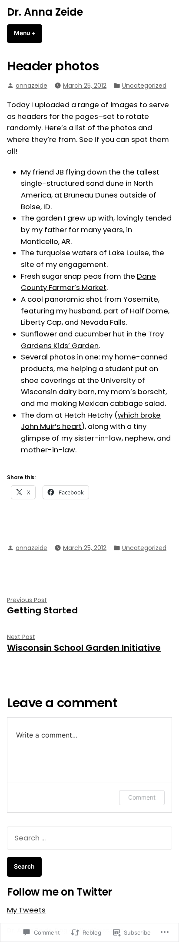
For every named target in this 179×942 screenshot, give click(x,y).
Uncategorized (144, 85)
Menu (28, 33)
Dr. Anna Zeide (45, 12)
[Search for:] (89, 838)
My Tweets (26, 910)
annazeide (31, 85)
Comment (142, 797)
